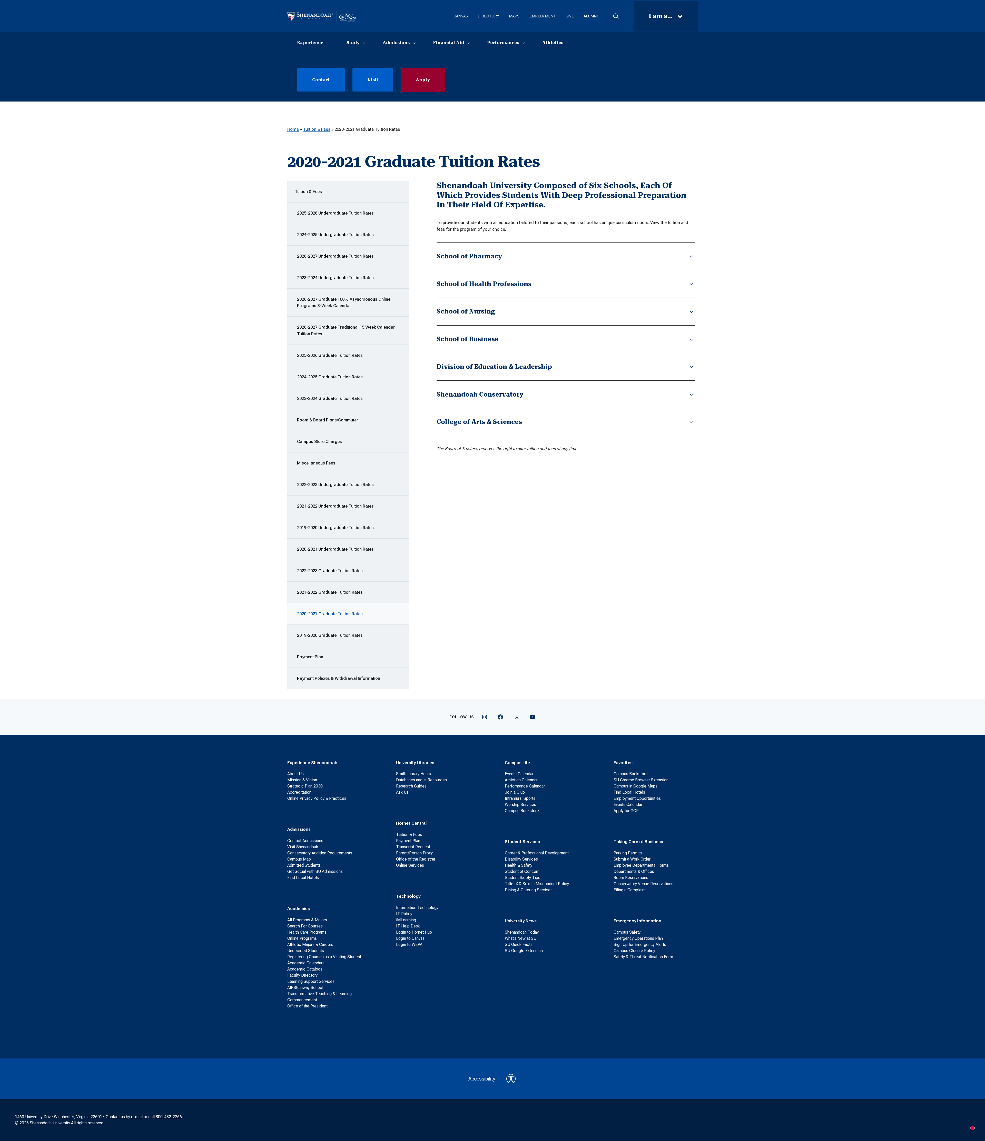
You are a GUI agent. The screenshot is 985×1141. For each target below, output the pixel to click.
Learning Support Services (310, 981)
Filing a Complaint (630, 889)
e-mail (137, 1116)
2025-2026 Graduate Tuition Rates (330, 355)
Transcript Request (413, 846)
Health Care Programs (307, 932)
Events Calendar (519, 773)
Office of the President (307, 1006)
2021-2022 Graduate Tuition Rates (330, 592)
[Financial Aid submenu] (468, 43)
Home (293, 129)
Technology (408, 896)
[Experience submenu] (328, 43)
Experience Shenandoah (312, 762)
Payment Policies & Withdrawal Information (338, 678)
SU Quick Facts (519, 944)
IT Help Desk (408, 926)
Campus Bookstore (522, 810)
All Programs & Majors (307, 919)
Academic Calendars (305, 963)
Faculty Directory (302, 975)
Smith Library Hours (413, 773)
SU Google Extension (524, 950)
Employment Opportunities (637, 798)
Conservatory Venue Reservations (643, 883)
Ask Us (402, 792)
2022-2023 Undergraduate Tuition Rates (335, 484)
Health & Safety (518, 865)
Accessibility (481, 1079)
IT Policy (404, 913)
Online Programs (302, 938)
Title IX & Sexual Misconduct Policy (537, 883)
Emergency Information (637, 920)
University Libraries (415, 762)
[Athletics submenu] (568, 43)
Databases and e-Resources (421, 780)
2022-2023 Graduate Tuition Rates (330, 570)
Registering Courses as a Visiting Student (324, 956)
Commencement (302, 999)
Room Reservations (631, 877)
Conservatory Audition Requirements (319, 853)
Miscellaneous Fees (316, 463)
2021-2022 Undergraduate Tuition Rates (335, 506)
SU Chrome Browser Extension (641, 780)
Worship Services (520, 804)
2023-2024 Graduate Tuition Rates (330, 398)
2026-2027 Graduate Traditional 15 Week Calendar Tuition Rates (346, 330)
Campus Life (517, 762)
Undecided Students (305, 950)
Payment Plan (310, 656)
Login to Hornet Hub (414, 932)
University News (521, 920)
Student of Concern (522, 871)
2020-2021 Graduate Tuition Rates (330, 613)
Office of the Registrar (415, 859)
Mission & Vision (302, 780)
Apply (423, 79)
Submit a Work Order (632, 859)
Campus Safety (627, 932)
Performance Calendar (525, 786)
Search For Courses (305, 926)
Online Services (410, 865)
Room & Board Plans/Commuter (327, 419)
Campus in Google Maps (635, 786)
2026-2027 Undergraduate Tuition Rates (335, 256)
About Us (295, 773)
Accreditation (299, 792)
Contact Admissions (305, 840)
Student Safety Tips (522, 877)
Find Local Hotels (303, 877)
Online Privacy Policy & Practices (316, 798)
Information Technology (417, 907)
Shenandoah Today (522, 932)
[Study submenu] (364, 43)
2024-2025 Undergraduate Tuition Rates (335, 234)
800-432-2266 (169, 1116)
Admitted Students (304, 865)
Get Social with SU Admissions (315, 871)
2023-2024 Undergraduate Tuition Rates (335, 277)
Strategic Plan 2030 (305, 786)
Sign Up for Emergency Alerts (640, 944)
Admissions (299, 829)
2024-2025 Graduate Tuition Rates (330, 376)
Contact (321, 79)
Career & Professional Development (537, 853)
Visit (372, 79)
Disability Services (521, 859)
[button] (616, 16)
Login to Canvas (410, 938)
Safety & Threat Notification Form (643, 956)
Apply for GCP (626, 810)
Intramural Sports (520, 798)
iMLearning (406, 919)
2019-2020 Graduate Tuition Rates (330, 635)
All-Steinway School (305, 987)
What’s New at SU (520, 938)
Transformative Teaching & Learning (319, 993)
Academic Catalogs (304, 969)
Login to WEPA (409, 944)
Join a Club (515, 792)
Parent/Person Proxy (414, 853)
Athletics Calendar (521, 780)
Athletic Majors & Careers (310, 944)
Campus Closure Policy (634, 950)
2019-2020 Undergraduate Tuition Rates (335, 527)
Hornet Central (411, 823)
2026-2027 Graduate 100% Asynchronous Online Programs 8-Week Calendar (343, 302)
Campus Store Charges (319, 441)
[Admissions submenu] (414, 43)
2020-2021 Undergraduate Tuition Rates (335, 549)
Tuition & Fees (316, 129)
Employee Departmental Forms (641, 865)
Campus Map (299, 859)
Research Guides (411, 786)
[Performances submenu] (524, 43)
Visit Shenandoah (302, 846)
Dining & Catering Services (529, 889)
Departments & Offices (634, 871)
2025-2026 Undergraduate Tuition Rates (335, 213)
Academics (298, 908)
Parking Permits (628, 853)
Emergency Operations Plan (638, 938)
